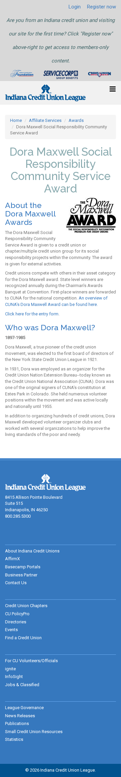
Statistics (14, 739)
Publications (17, 723)
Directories (15, 621)
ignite (10, 668)
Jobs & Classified (22, 684)
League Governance (24, 707)
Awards (76, 120)
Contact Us (16, 582)
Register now (101, 7)
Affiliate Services (45, 120)
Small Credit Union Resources (34, 731)
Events (11, 629)
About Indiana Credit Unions (32, 550)
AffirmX (12, 558)
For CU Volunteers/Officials (31, 660)
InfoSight (14, 676)
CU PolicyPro (17, 613)
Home (16, 120)
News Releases (20, 715)
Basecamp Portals (22, 566)
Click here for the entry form (31, 313)
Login (75, 7)
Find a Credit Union (23, 637)
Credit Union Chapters (26, 605)
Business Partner (21, 574)
